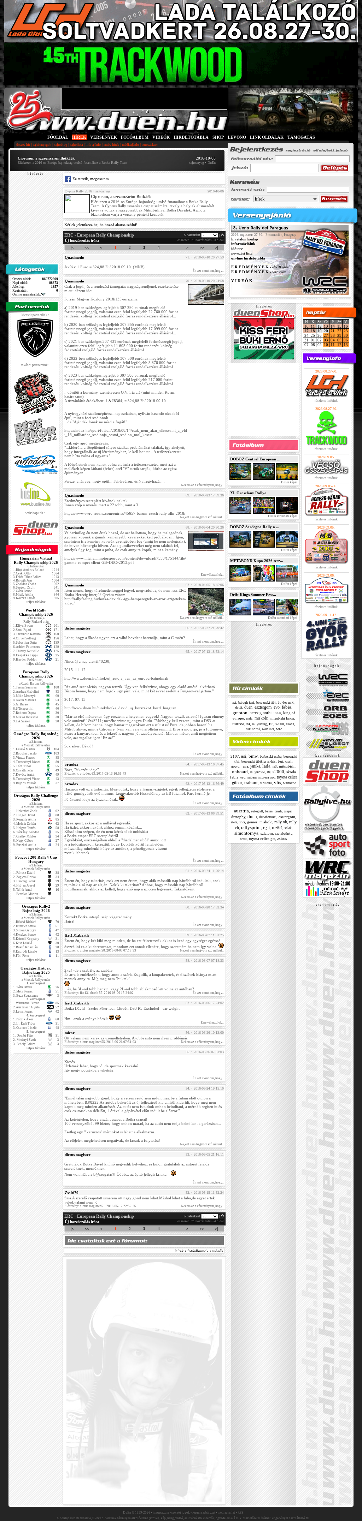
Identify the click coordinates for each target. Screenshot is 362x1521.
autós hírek (111, 145)
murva (238, 723)
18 (313, 331)
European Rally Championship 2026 (36, 674)
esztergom (263, 707)
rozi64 (277, 827)
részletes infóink (326, 400)
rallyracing (259, 724)
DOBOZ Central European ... (255, 459)
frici (242, 822)
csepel (288, 811)
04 (333, 340)
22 (339, 331)
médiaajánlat (226, 1512)
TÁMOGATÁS (301, 137)
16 (346, 326)
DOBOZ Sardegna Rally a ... (254, 527)
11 (313, 326)
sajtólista (76, 145)
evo (277, 707)
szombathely (283, 833)
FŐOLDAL (57, 137)
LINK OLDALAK (267, 137)
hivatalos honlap (244, 239)
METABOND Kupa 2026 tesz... (256, 561)
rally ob (280, 821)
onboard (240, 771)
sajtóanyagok (42, 145)
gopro (235, 766)
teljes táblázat (36, 602)
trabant (251, 782)
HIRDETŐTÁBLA (191, 137)
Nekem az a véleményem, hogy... (202, 485)
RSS (240, 1512)
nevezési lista (241, 253)
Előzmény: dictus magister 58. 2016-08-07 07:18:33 (100, 950)
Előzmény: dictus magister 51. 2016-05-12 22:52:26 (100, 1206)
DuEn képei (288, 482)
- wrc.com (258, 272)
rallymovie (257, 772)
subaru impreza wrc (261, 777)
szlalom (267, 833)
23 (346, 331)
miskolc (261, 718)
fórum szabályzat (203, 1512)
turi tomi (253, 729)
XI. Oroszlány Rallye (248, 493)
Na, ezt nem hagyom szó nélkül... (202, 517)
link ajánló (93, 145)
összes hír (23, 145)
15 (339, 326)
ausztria (241, 810)
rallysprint (251, 827)
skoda (290, 724)
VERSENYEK (103, 137)
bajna (269, 811)
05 (339, 340)
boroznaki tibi (266, 702)
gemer (252, 822)
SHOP (218, 137)
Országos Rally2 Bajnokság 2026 (36, 908)
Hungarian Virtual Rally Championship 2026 (36, 560)
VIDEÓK (161, 137)
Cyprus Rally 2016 (78, 191)
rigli (266, 827)
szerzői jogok (180, 1512)
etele (234, 822)
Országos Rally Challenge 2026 (36, 797)
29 (339, 335)
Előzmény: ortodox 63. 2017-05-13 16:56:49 (95, 773)
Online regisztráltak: (26, 294)
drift (238, 707)
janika (255, 766)
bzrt (280, 761)
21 (333, 331)
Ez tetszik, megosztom (90, 179)
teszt (243, 839)
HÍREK (79, 137)
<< (86, 247)
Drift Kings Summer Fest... (253, 594)
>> (202, 247)
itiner (277, 713)
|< (72, 247)
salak (288, 828)
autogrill (257, 811)
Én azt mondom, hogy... (208, 271)
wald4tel (268, 729)
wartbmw (289, 783)
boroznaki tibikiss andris (258, 761)
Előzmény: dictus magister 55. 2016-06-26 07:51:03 (100, 1042)
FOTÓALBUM (134, 137)
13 (326, 326)
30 (346, 335)
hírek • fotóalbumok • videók (199, 1251)
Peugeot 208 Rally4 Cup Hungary (36, 859)
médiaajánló (130, 145)
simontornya (246, 833)
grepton (240, 712)
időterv (237, 248)
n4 (248, 724)
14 (333, 326)
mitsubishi (287, 766)
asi (234, 702)
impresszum (161, 1512)
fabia (286, 707)
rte (271, 723)
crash (288, 761)
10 (306, 326)
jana (244, 766)
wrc (279, 729)
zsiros (282, 838)
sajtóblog (60, 145)
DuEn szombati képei (282, 516)
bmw (253, 756)
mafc (249, 718)
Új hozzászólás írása (82, 240)
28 (333, 335)
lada (266, 766)
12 (339, 344)
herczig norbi (261, 712)
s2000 (279, 724)
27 (326, 335)
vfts (277, 782)
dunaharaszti (267, 817)
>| (216, 247)
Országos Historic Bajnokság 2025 (36, 970)
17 (306, 331)
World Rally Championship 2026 (36, 612)
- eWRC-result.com (266, 267)
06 (346, 340)
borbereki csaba (270, 756)
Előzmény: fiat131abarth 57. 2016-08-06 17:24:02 (99, 993)
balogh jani (246, 702)
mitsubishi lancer (282, 718)
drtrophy (238, 817)
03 (326, 340)
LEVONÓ (237, 137)
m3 (275, 766)
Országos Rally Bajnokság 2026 (36, 736)
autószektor (150, 145)
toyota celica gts (262, 838)
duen (248, 707)
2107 (234, 756)
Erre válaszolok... (212, 575)
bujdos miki (286, 702)
